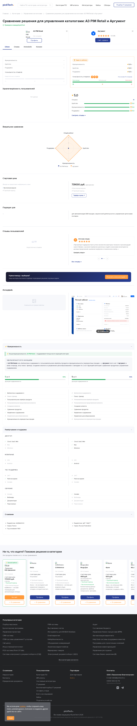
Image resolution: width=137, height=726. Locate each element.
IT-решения (40, 684)
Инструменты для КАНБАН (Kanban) (61, 632)
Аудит (95, 624)
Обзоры (107, 5)
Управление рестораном (102, 650)
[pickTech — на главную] (68, 711)
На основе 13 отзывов (125, 77)
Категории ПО (61, 5)
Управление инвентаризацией (104, 647)
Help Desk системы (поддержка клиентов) (109, 639)
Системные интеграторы (46, 681)
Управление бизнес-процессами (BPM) (107, 632)
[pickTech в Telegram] (122, 687)
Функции (39, 47)
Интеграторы (87, 5)
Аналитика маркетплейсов (58, 647)
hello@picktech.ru (118, 678)
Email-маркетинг (54, 636)
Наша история (8, 675)
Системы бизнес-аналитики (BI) (104, 654)
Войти (72, 678)
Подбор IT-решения (124, 5)
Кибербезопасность (55, 639)
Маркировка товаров (56, 650)
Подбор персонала (10, 624)
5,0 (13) (113, 36)
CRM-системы (8, 636)
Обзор (7, 47)
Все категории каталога (68, 660)
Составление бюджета (101, 628)
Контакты (6, 678)
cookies (23, 706)
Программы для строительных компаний (108, 643)
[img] (103, 36)
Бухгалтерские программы (13, 628)
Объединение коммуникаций (59, 643)
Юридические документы (13, 681)
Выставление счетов (56, 628)
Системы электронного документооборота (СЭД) (22, 654)
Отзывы (16, 47)
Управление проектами (11, 632)
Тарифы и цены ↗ (79, 195)
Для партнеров (76, 675)
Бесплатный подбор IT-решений (48, 688)
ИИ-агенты (74, 5)
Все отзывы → (76, 262)
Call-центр (7, 643)
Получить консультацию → (116, 277)
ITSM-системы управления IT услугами (17, 639)
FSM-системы (53, 624)
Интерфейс (28, 47)
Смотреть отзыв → (79, 253)
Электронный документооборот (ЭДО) (63, 654)
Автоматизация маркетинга (103, 636)
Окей (11, 718)
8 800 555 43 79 (113, 681)
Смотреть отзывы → (79, 115)
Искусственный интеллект (13, 647)
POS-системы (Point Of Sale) (13, 650)
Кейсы (98, 5)
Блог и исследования (44, 694)
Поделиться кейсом (44, 700)
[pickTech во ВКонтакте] (117, 687)
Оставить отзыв (42, 691)
